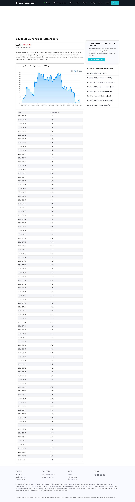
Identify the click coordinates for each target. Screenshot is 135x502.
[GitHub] (104, 475)
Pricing (93, 3)
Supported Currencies (49, 475)
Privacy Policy (72, 477)
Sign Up (114, 3)
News (100, 3)
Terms (70, 475)
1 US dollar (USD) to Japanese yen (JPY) (99, 91)
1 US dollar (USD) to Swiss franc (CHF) (99, 96)
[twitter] (95, 475)
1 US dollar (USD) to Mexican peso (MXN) (100, 100)
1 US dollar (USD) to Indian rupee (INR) (99, 105)
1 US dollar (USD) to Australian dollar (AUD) (100, 87)
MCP (71, 3)
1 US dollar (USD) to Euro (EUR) (96, 73)
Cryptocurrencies (47, 477)
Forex (77, 3)
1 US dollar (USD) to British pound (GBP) (99, 78)
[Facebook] (101, 475)
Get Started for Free (96, 60)
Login (107, 3)
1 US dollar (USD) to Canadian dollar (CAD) (100, 82)
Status (48, 3)
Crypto (85, 3)
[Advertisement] (67, 22)
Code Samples (20, 477)
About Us (19, 475)
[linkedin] (98, 475)
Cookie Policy (72, 479)
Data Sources (20, 479)
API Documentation (59, 3)
